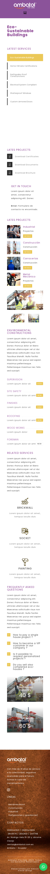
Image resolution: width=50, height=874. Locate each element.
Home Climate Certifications (23, 66)
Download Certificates (27, 156)
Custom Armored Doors (21, 101)
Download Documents (26, 164)
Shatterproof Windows (20, 93)
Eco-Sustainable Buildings (22, 57)
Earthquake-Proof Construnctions (18, 75)
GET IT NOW (25, 135)
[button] (43, 867)
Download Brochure (25, 173)
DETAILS (27, 236)
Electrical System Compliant (23, 84)
